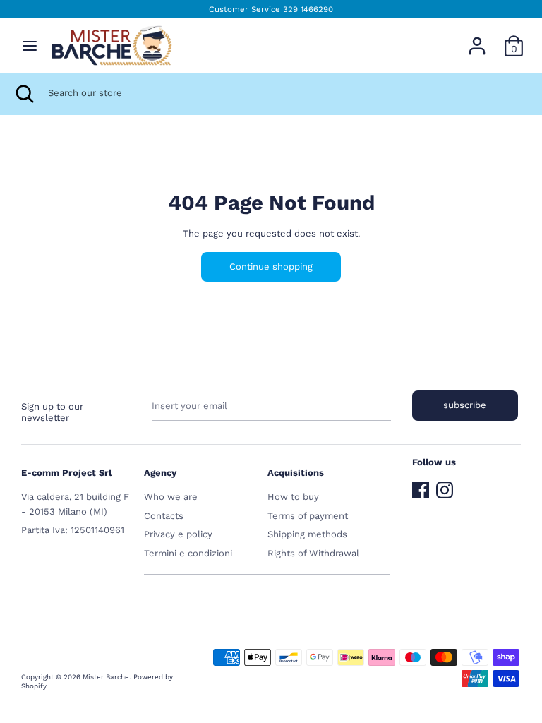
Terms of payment (307, 515)
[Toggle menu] (29, 45)
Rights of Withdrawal (313, 553)
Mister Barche (106, 677)
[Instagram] (444, 487)
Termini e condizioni (188, 553)
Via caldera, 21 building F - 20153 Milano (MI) (75, 504)
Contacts (163, 515)
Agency (160, 472)
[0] (514, 38)
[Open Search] (24, 94)
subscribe (464, 405)
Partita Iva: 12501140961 (72, 530)
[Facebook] (420, 487)
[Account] (477, 38)
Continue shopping (271, 266)
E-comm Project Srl (66, 472)
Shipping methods (307, 534)
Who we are (171, 496)
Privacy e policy (178, 534)
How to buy (293, 496)
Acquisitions (295, 472)
